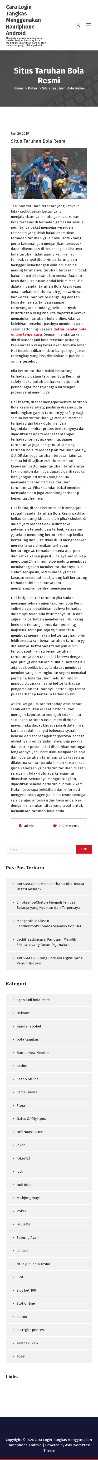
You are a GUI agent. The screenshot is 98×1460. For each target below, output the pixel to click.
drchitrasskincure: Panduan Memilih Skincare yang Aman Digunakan (46, 942)
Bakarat (23, 1013)
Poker (32, 88)
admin (29, 826)
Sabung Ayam (28, 1237)
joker (21, 1145)
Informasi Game (30, 1132)
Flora (21, 1105)
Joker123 (23, 1158)
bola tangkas (28, 1039)
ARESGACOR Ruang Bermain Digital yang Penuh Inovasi (50, 961)
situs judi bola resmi (33, 1264)
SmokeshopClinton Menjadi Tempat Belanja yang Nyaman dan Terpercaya (48, 905)
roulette (23, 1224)
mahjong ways (28, 1198)
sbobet (22, 1251)
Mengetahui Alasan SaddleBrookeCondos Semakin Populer (49, 924)
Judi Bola (24, 1185)
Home (18, 88)
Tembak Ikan (27, 1343)
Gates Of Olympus (31, 1118)
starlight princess (31, 1330)
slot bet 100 (26, 1290)
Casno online (28, 1079)
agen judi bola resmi (33, 1000)
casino (22, 1066)
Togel (21, 1356)
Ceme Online (27, 1092)
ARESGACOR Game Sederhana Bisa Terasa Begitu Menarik (50, 886)
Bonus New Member (33, 1053)
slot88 (22, 1317)
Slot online (26, 1303)
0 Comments (69, 826)
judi (20, 1171)
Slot (20, 1277)
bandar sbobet (29, 1026)
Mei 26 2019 (20, 133)
